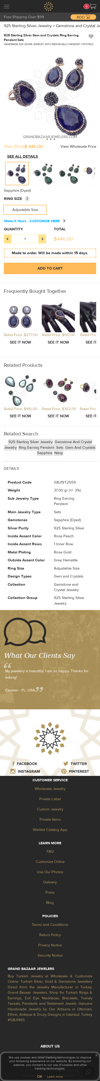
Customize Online (50, 861)
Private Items (50, 819)
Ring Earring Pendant (37, 447)
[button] (92, 6)
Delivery (50, 882)
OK (39, 1076)
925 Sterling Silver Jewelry (30, 442)
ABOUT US (50, 1046)
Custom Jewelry (50, 809)
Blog (50, 902)
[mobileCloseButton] (6, 7)
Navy (58, 453)
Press (50, 892)
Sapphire (44, 453)
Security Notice (50, 955)
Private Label (50, 799)
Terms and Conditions (50, 924)
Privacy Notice (50, 945)
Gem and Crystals (80, 447)
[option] (17, 173)
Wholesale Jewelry (50, 788)
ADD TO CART (50, 268)
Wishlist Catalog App (50, 829)
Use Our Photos (50, 872)
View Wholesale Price (78, 146)
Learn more (55, 1077)
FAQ (50, 851)
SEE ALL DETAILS (22, 156)
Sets (60, 447)
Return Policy (50, 935)
